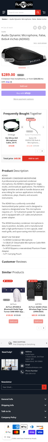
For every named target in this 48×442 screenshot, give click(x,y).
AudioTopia (20, 438)
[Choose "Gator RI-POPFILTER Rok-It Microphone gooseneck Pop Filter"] (38, 120)
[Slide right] (44, 56)
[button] (3, 12)
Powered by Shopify (30, 438)
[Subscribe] (44, 387)
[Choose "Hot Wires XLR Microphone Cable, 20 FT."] (17, 120)
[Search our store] (38, 12)
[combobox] (24, 12)
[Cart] (44, 12)
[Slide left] (3, 56)
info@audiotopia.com (33, 367)
